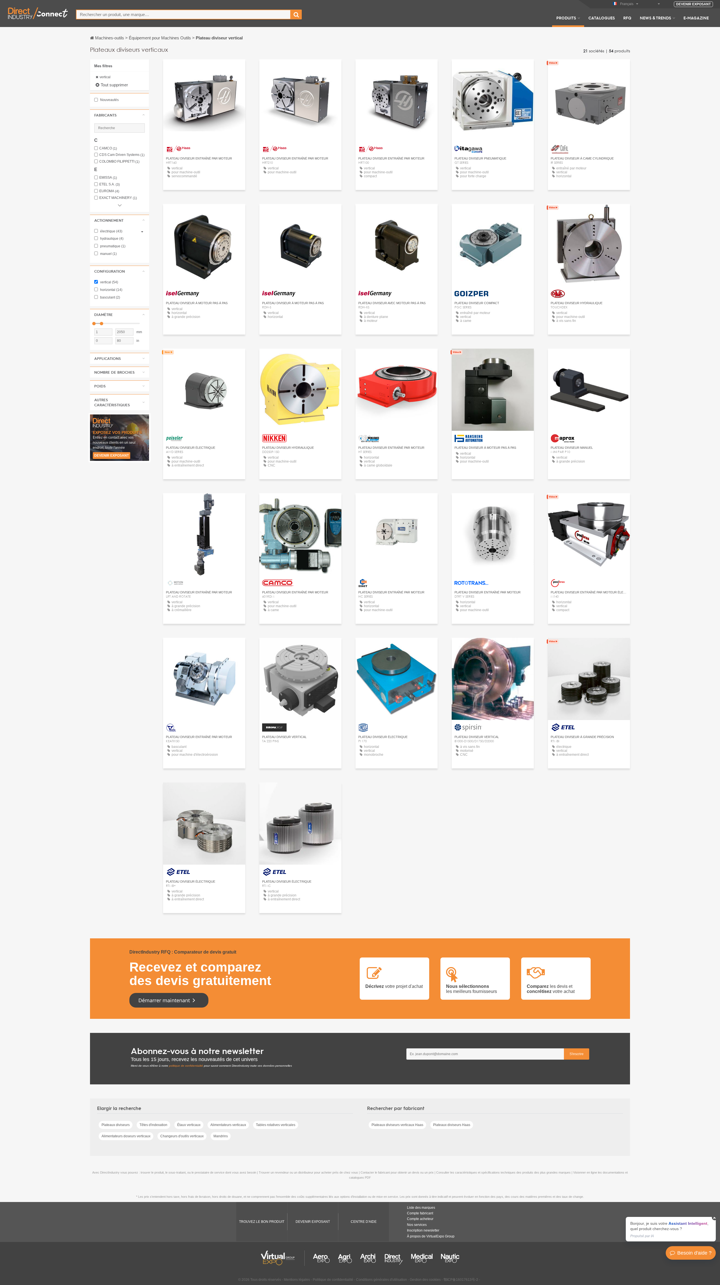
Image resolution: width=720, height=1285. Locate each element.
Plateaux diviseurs (116, 1125)
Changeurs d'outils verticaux (182, 1136)
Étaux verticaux (189, 1125)
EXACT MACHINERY (118, 198)
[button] (119, 115)
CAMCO (108, 148)
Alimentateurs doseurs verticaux (126, 1136)
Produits (566, 17)
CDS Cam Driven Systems (122, 155)
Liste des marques (421, 1208)
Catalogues (601, 17)
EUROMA (109, 191)
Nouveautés (109, 100)
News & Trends (655, 17)
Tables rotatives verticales (275, 1125)
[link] (671, 1229)
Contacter (492, 68)
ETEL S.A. (109, 184)
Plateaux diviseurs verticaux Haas (397, 1125)
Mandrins (220, 1136)
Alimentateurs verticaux (228, 1125)
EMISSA (108, 178)
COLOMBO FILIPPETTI (119, 162)
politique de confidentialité (186, 1065)
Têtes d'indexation (153, 1125)
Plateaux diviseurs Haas (451, 1125)
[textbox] (183, 14)
